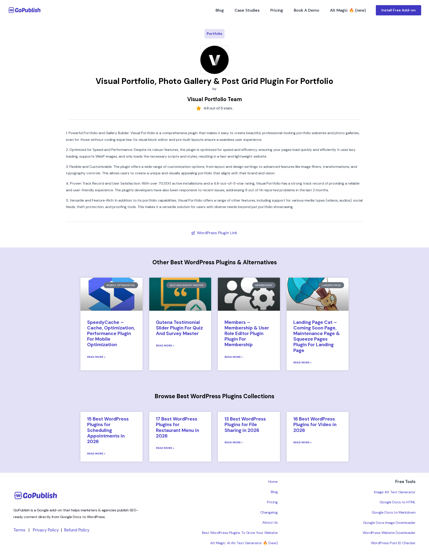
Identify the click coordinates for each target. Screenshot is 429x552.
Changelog (269, 512)
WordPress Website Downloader (389, 532)
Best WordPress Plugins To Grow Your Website (240, 532)
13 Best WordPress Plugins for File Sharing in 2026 (245, 424)
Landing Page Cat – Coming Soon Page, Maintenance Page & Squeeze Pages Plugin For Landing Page (316, 336)
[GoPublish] (24, 10)
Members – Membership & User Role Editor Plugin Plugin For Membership (247, 333)
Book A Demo (306, 10)
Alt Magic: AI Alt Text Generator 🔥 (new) (244, 543)
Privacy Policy (46, 530)
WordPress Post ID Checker (393, 543)
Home (273, 481)
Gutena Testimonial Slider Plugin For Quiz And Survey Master (179, 328)
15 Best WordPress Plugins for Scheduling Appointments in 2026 (108, 430)
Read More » (96, 357)
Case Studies (247, 10)
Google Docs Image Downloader (389, 522)
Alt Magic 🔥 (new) (348, 10)
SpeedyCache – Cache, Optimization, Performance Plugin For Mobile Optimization (111, 333)
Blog (220, 10)
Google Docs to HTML (398, 502)
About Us (270, 522)
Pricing (276, 10)
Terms (19, 530)
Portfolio (214, 33)
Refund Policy (76, 530)
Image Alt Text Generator (395, 492)
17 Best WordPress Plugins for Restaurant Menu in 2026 (177, 427)
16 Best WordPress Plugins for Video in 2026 (314, 424)
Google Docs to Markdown (394, 512)
